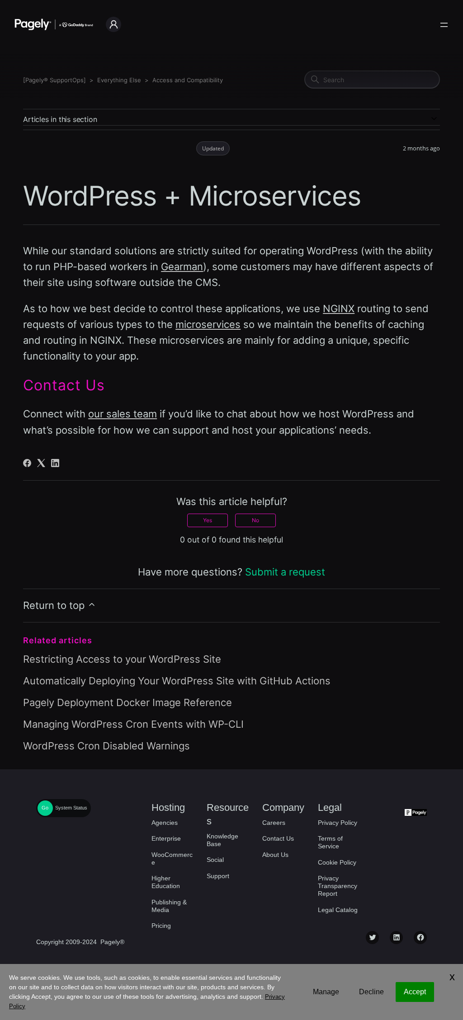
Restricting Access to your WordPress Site (122, 659)
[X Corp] (41, 463)
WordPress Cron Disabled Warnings (106, 746)
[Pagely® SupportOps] (54, 80)
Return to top (55, 605)
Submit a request (285, 572)
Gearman (182, 266)
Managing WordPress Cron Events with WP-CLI (133, 724)
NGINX (338, 308)
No (255, 520)
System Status (71, 807)
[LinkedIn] (55, 463)
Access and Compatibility (187, 80)
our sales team (122, 414)
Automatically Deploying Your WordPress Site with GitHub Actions (177, 681)
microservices (208, 324)
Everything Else (119, 80)
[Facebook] (27, 463)
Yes (207, 520)
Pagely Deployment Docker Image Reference (127, 702)
